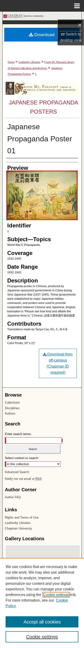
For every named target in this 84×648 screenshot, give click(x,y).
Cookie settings (56, 595)
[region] (42, 603)
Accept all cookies (42, 621)
